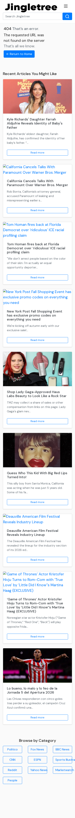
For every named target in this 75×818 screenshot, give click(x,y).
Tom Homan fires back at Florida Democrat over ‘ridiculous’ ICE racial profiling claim (36, 248)
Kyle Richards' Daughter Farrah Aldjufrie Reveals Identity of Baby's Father (34, 123)
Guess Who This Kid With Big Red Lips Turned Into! (37, 475)
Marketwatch (63, 770)
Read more (37, 152)
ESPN (37, 760)
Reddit (12, 770)
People (12, 780)
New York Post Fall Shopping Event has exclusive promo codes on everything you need (34, 315)
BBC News (62, 749)
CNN (12, 760)
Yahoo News (38, 770)
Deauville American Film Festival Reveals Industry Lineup (32, 533)
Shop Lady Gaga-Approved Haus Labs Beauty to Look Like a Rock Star (37, 394)
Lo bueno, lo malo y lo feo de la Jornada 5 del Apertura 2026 (32, 690)
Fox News (37, 749)
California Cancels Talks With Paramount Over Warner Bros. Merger (37, 183)
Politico (12, 749)
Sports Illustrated (63, 760)
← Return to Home (19, 54)
